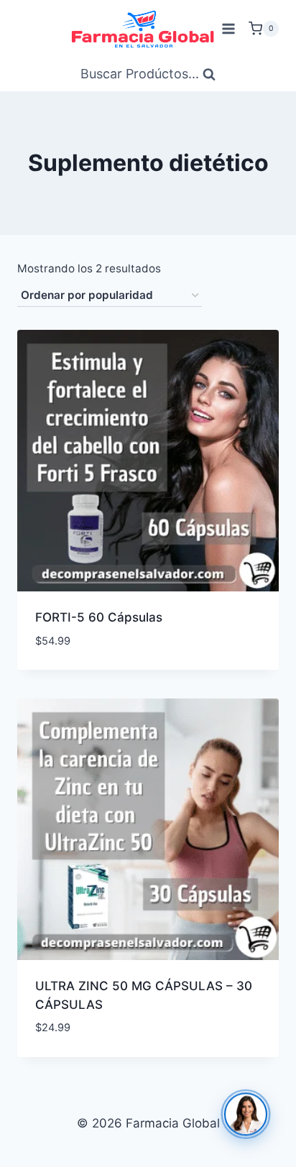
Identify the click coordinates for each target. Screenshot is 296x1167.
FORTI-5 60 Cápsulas (98, 617)
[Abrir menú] (228, 28)
